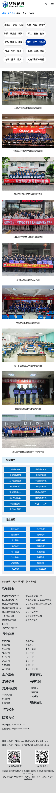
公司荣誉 (34, 696)
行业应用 (8, 634)
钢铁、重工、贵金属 (36, 42)
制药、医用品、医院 (13, 33)
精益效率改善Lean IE (11, 608)
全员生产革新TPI (9, 628)
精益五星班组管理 (10, 604)
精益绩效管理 (41, 498)
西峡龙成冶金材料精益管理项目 (28, 108)
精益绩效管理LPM (34, 616)
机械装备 (15, 563)
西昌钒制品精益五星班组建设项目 (28, 237)
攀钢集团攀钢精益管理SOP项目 (28, 194)
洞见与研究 (9, 688)
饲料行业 (41, 557)
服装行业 (41, 546)
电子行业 (15, 552)
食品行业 (15, 546)
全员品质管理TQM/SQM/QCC (39, 604)
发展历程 (34, 692)
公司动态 (8, 709)
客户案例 (11, 13)
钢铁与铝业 (41, 540)
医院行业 (41, 563)
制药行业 (15, 529)
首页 (4, 13)
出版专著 (6, 703)
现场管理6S (15, 469)
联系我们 (36, 702)
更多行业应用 (41, 569)
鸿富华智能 (31, 582)
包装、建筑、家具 (13, 59)
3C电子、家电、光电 (13, 25)
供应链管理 (15, 504)
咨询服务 (8, 589)
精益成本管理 (41, 469)
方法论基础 (7, 695)
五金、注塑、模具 (36, 51)
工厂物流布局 (15, 498)
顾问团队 (36, 675)
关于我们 (36, 681)
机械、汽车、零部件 (36, 25)
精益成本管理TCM (34, 596)
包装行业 (41, 552)
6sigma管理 (41, 486)
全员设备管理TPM (10, 600)
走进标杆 (8, 681)
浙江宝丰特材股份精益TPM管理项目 (28, 452)
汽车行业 (15, 557)
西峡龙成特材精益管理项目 (28, 323)
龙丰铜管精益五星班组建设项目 (28, 366)
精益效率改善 (15, 486)
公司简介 (34, 688)
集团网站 (6, 582)
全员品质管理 (41, 481)
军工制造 (15, 569)
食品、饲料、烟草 (13, 51)
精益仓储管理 (41, 492)
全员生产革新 (15, 509)
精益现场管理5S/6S (10, 596)
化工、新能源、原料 (13, 42)
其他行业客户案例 (36, 59)
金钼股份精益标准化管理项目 (28, 409)
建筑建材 (41, 534)
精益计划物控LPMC (11, 612)
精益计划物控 (15, 492)
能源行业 (15, 534)
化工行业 (15, 540)
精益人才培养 (41, 504)
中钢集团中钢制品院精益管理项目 (28, 151)
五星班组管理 (15, 481)
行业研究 (6, 699)
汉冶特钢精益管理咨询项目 (28, 280)
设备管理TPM (15, 475)
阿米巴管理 (41, 475)
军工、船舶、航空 (36, 33)
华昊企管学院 (18, 582)
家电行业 (41, 529)
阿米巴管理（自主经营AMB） (39, 600)
